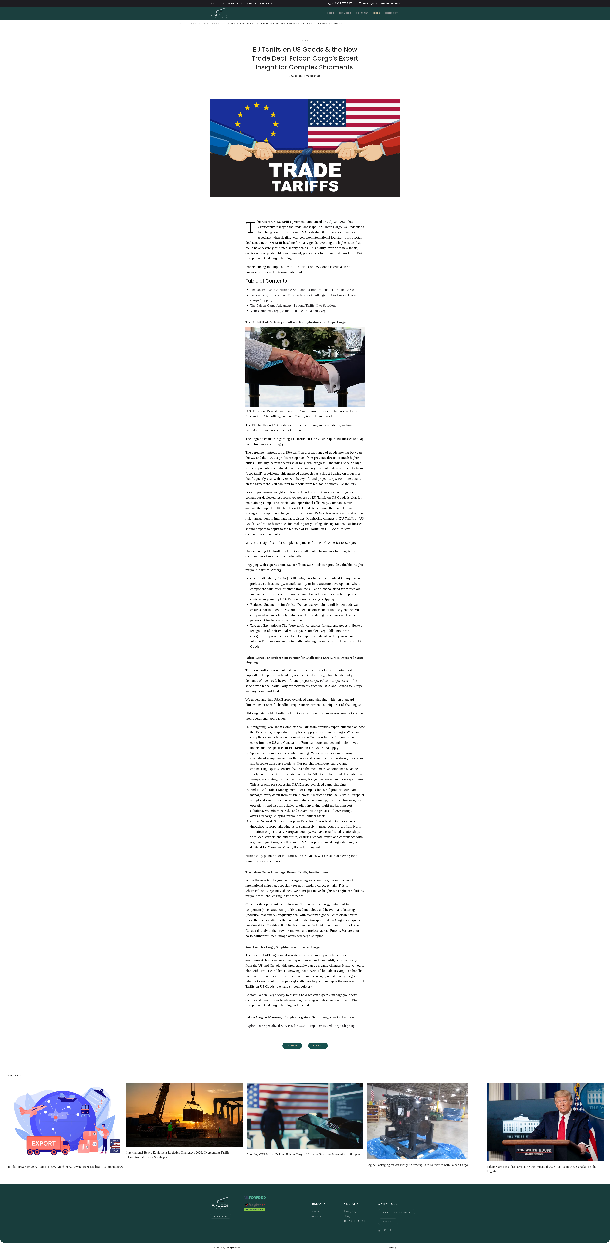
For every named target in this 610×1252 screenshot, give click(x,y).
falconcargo (313, 76)
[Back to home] (219, 13)
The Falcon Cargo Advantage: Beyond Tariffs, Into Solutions (293, 305)
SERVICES (318, 1045)
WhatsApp (388, 1221)
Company (362, 13)
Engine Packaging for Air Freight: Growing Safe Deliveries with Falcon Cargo (417, 1165)
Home (331, 13)
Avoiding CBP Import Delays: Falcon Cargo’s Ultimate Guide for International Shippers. (304, 1154)
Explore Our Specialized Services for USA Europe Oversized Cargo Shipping (300, 1026)
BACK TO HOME (220, 1216)
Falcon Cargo (332, 227)
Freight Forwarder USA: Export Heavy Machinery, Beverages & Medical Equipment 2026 (64, 1166)
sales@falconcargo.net (381, 3)
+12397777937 (342, 3)
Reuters (350, 484)
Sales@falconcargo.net (396, 1212)
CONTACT (292, 1045)
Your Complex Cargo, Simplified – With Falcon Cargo (288, 311)
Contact (391, 13)
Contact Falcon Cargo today (265, 995)
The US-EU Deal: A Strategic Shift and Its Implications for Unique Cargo (302, 290)
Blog (376, 13)
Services (345, 13)
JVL (398, 1247)
